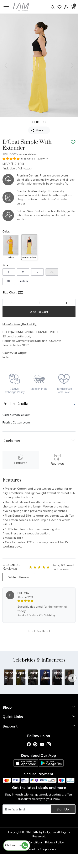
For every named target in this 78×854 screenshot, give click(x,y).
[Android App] (51, 763)
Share (39, 130)
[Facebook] (29, 744)
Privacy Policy (54, 842)
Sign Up (63, 809)
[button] (66, 7)
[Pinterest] (35, 744)
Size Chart (9, 292)
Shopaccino (48, 849)
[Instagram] (49, 744)
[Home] (21, 6)
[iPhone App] (26, 763)
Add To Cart (39, 312)
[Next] (72, 678)
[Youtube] (42, 744)
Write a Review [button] (18, 577)
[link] (52, 6)
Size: (5, 265)
